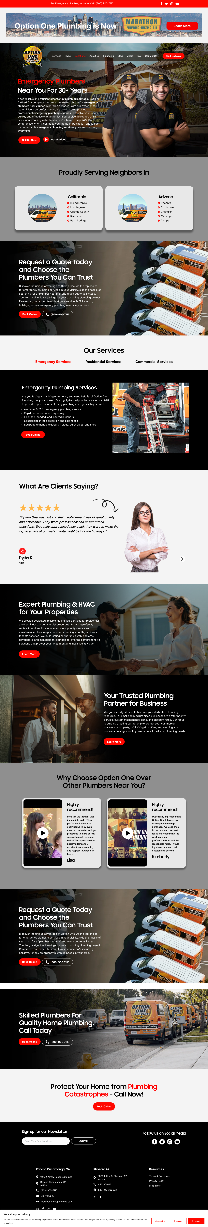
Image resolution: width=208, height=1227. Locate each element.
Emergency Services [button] (53, 362)
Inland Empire (78, 202)
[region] (104, 1218)
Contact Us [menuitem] (151, 55)
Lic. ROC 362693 (107, 1188)
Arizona (165, 196)
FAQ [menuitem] (139, 55)
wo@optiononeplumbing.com (56, 1200)
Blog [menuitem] (120, 55)
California (77, 196)
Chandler (166, 211)
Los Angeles (77, 207)
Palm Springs (78, 220)
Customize (160, 1221)
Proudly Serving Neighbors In (104, 173)
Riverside (76, 216)
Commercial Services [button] (154, 362)
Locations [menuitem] (80, 55)
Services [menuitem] (56, 55)
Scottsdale (167, 207)
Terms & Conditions (159, 1174)
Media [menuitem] (129, 55)
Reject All (178, 1221)
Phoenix (166, 202)
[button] (56, 140)
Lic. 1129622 (47, 1194)
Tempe (165, 220)
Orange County (79, 211)
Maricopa (166, 216)
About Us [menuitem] (94, 55)
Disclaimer (154, 1184)
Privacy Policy (156, 1179)
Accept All (196, 1221)
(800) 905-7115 (104, 3)
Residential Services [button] (103, 362)
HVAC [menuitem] (68, 55)
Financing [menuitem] (108, 55)
